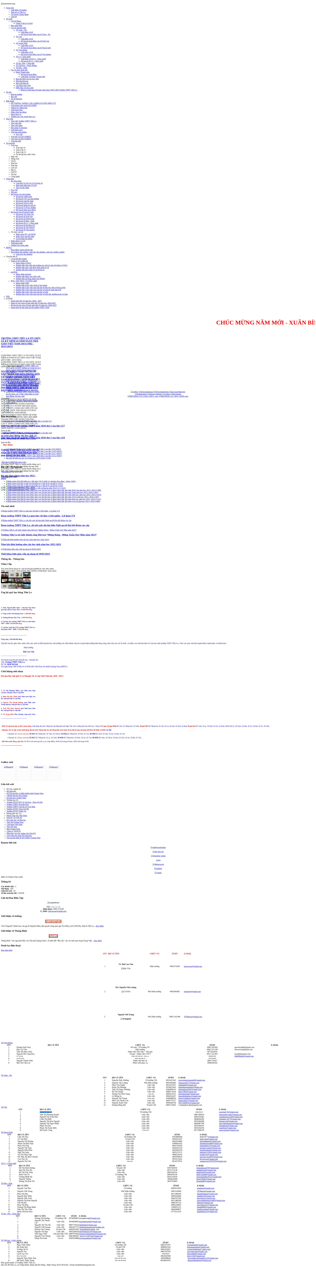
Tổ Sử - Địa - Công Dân (10, 1214)
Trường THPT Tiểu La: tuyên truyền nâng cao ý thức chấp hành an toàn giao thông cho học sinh (22, 394)
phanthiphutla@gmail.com (207, 1194)
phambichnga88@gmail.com (211, 1143)
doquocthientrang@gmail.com (199, 1260)
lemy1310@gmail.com (196, 1256)
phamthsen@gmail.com (228, 1126)
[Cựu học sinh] (173, 396)
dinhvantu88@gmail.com (206, 1175)
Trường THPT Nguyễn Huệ (18, 804)
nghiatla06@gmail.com (187, 1085)
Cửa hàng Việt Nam (14, 824)
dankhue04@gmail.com (206, 1172)
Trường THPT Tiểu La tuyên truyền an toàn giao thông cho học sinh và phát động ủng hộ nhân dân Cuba (19, 436)
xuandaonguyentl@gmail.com (231, 1117)
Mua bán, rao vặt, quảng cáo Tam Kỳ (21, 833)
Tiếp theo (18, 462)
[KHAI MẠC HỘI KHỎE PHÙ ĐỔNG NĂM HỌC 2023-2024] (4, 577)
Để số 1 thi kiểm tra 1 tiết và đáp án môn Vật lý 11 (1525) (43, 488)
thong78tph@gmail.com (206, 1179)
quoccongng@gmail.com (229, 1130)
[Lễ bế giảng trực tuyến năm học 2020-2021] (27, 582)
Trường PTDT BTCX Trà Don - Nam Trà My (25, 802)
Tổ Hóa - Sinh (6, 1183)
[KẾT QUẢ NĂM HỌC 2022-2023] (12, 577)
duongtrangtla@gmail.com (188, 1094)
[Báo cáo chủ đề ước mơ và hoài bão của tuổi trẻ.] (19, 582)
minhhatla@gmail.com (88, 1225)
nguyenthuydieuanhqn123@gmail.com (203, 1258)
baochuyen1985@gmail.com (211, 1157)
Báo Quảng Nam (13, 829)
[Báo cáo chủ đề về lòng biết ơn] (12, 582)
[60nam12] (38, 767)
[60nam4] (24, 767)
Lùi (9, 462)
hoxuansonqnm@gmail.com (198, 1247)
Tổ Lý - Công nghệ (8, 1163)
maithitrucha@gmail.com (206, 1170)
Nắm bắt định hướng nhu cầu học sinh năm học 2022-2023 (31, 544)
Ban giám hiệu (6, 950)
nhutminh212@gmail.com (207, 1212)
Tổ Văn (4, 1107)
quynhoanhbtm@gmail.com (90, 1238)
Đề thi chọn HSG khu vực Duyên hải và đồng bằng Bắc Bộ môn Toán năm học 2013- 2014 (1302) (59, 492)
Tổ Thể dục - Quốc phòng (11, 1240)
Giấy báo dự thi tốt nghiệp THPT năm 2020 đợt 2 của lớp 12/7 (33, 426)
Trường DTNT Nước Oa (16, 811)
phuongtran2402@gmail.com (189, 1089)
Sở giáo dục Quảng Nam (16, 798)
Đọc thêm (100, 926)
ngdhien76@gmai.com (206, 1196)
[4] (7, 409)
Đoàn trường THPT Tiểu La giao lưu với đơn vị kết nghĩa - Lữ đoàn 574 (38, 515)
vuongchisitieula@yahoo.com (198, 1249)
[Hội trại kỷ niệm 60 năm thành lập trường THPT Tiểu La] (12, 588)
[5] (7, 411)
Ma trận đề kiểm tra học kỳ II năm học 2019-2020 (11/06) (28, 458)
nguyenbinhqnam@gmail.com (231, 1123)
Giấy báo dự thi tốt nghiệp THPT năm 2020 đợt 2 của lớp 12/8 (33, 437)
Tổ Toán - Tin (6, 1075)
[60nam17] (53, 767)
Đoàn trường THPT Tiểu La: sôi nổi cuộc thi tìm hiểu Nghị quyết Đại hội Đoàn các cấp (45, 525)
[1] (7, 403)
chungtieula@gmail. (87, 1229)
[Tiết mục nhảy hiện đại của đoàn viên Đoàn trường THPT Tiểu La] (27, 577)
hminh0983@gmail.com (206, 1207)
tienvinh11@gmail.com (206, 1198)
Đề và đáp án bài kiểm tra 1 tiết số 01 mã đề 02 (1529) (41, 486)
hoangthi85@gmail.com (206, 1181)
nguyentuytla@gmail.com (197, 1251)
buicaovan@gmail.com (57, 911)
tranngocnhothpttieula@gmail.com (92, 1234)
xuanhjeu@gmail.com (227, 1128)
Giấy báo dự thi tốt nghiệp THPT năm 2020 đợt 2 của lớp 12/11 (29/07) (34, 454)
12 (13, 462)
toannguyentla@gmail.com (210, 1148)
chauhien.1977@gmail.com (230, 1119)
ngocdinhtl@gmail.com (197, 1254)
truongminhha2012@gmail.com (209, 1177)
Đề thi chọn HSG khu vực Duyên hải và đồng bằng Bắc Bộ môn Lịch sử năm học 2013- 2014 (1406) (60, 501)
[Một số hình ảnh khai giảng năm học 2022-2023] (4, 582)
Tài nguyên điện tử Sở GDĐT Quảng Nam (23, 838)
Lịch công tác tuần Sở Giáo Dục (19, 836)
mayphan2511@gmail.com (207, 1205)
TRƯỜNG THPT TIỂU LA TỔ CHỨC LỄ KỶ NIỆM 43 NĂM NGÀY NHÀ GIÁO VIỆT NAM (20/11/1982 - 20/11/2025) (21, 342)
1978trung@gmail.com (193, 1017)
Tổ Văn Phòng (7, 1043)
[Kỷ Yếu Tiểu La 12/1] (27, 588)
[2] (7, 405)
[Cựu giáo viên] (143, 396)
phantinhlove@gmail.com (210, 1146)
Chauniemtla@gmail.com (197, 1245)
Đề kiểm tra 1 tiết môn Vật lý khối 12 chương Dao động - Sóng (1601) (48, 481)
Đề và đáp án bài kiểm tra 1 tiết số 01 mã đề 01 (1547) (41, 484)
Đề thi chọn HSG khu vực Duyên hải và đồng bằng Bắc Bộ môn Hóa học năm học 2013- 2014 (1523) (60, 499)
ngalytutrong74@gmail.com (90, 1231)
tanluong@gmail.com (192, 991)
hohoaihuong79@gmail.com (208, 1168)
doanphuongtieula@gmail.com (190, 1087)
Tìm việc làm (12, 827)
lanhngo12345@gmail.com (210, 1152)
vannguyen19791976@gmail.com (213, 1161)
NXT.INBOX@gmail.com (188, 1103)
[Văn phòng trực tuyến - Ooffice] (134, 392)
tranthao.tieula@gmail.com (207, 1209)
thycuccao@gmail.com (209, 1159)
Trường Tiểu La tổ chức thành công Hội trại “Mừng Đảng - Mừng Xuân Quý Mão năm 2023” (49, 534)
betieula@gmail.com (205, 1203)
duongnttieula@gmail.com (210, 1141)
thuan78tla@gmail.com (187, 1092)
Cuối (24, 462)
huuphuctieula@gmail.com (210, 1150)
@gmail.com (213, 1137)
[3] (7, 407)
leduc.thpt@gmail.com (208, 1139)
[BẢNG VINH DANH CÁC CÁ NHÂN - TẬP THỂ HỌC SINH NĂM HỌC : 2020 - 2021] (4, 588)
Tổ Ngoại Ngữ (7, 1132)
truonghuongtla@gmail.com (90, 1221)
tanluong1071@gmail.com (188, 1083)
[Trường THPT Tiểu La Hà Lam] (19, 588)
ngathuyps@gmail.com (209, 1155)
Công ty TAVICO (14, 831)
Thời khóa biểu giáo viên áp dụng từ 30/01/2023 (25, 554)
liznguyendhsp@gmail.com (189, 1098)
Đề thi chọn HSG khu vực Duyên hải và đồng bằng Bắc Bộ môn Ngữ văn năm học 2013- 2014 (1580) (60, 490)
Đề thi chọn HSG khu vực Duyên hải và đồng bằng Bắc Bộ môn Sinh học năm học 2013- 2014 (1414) (60, 495)
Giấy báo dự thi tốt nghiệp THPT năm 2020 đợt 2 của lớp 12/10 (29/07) (34, 451)
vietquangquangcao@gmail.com (91, 1227)
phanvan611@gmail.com (188, 1100)
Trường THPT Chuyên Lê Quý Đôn (21, 807)
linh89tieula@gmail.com (244, 1056)
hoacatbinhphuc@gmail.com (189, 1096)
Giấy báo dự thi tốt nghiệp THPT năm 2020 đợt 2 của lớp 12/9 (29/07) (33, 449)
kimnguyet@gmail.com (228, 1121)
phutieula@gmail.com (205, 1188)
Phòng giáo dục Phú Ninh (17, 816)
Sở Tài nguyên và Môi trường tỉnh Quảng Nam (25, 793)
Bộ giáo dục (11, 791)
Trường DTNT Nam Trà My (18, 809)
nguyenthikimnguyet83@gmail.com (211, 1200)
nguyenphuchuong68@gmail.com (191, 1080)
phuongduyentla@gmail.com (230, 1115)
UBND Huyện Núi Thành (17, 796)
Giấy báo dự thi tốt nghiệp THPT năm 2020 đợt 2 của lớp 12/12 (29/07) (34, 456)
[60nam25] (8, 767)
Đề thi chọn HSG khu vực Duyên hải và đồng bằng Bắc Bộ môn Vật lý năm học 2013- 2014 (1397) (59, 497)
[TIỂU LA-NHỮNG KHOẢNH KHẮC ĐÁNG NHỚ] (19, 577)
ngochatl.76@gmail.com (228, 1112)
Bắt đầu (5, 462)
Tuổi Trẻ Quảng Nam (15, 822)
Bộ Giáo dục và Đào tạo (16, 820)
